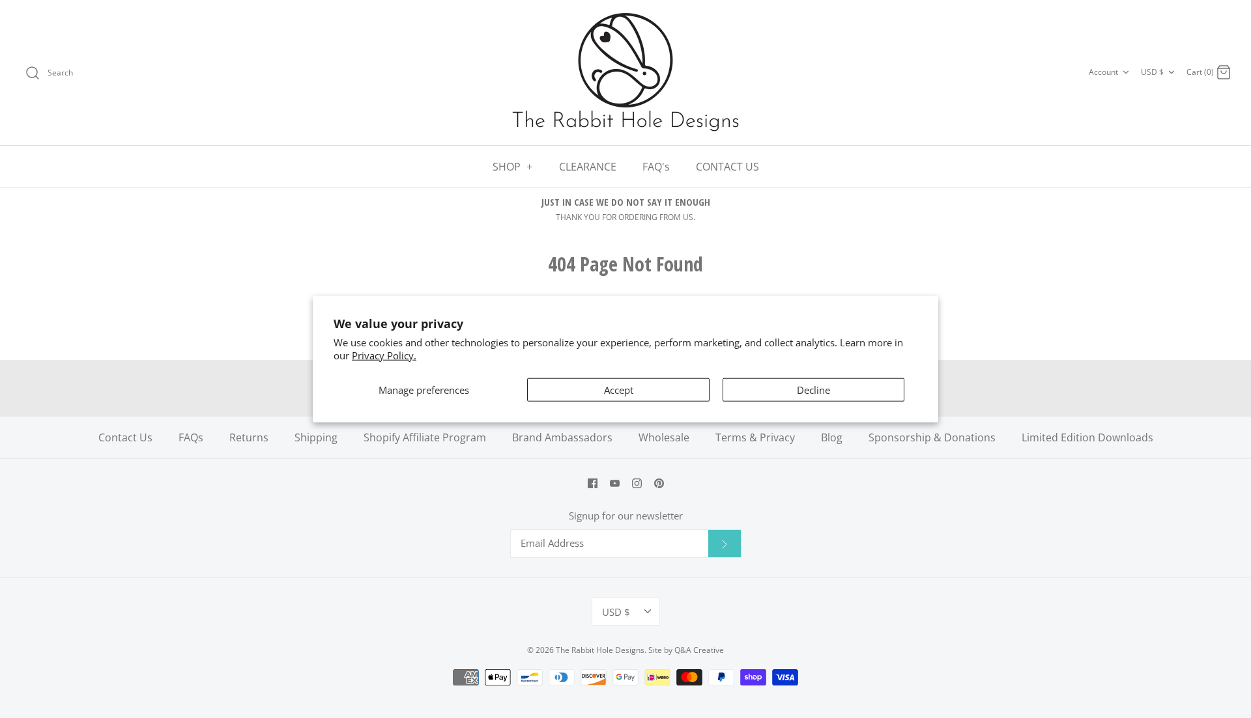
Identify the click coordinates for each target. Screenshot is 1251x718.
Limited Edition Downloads (1087, 437)
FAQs (191, 437)
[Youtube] (615, 483)
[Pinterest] (659, 483)
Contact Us (125, 437)
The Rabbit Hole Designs (600, 650)
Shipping (316, 437)
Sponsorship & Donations (932, 437)
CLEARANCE (587, 166)
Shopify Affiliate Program (425, 437)
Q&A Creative (699, 650)
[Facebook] (592, 483)
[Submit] (724, 543)
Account (1103, 71)
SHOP (513, 166)
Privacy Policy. (384, 354)
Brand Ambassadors (562, 437)
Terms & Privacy (755, 437)
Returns (248, 437)
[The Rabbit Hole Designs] (625, 72)
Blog (831, 437)
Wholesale (664, 437)
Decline (813, 389)
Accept (618, 389)
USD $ (1152, 71)
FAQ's (656, 166)
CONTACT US (727, 166)
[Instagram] (637, 483)
